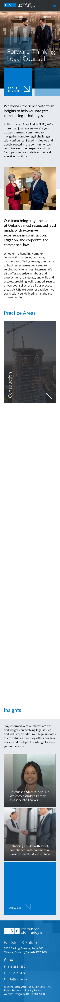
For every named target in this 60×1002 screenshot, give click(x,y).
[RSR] (19, 5)
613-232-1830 (16, 966)
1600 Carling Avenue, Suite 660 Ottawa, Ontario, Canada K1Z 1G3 (25, 950)
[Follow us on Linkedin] (11, 960)
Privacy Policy (33, 990)
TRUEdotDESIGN (35, 994)
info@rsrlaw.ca (17, 979)
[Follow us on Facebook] (5, 960)
